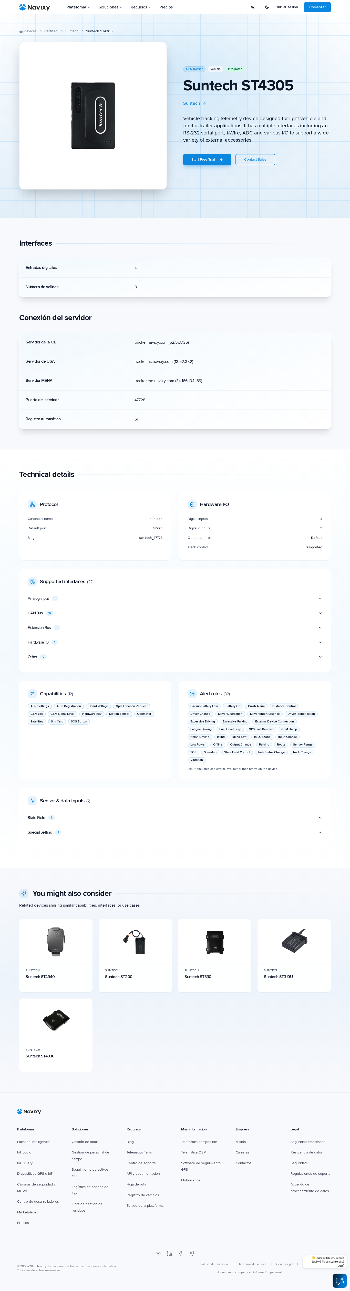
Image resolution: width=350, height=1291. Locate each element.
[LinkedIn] (169, 1253)
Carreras (242, 1152)
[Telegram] (191, 1253)
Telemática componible (199, 1142)
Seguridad (299, 1163)
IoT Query (25, 1163)
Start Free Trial (203, 159)
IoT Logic (24, 1152)
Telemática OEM (193, 1152)
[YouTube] (158, 1253)
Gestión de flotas (85, 1142)
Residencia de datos (307, 1152)
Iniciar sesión (287, 7)
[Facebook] (180, 1253)
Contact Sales (255, 159)
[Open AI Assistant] (340, 1281)
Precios (166, 7)
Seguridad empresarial (308, 1142)
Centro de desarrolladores (38, 1201)
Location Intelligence (33, 1142)
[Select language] (253, 7)
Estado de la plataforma (145, 1205)
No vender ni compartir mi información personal (249, 1272)
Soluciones (108, 7)
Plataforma (76, 7)
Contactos (244, 1163)
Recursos (139, 7)
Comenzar (317, 7)
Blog (130, 1142)
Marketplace (26, 1212)
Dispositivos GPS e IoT (35, 1173)
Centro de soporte (141, 1163)
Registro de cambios (143, 1195)
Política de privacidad (215, 1264)
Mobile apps (190, 1180)
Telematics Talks (139, 1152)
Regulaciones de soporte (311, 1173)
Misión (241, 1142)
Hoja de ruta (136, 1184)
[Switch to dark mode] (267, 7)
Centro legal (284, 1264)
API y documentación (143, 1173)
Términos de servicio (253, 1264)
